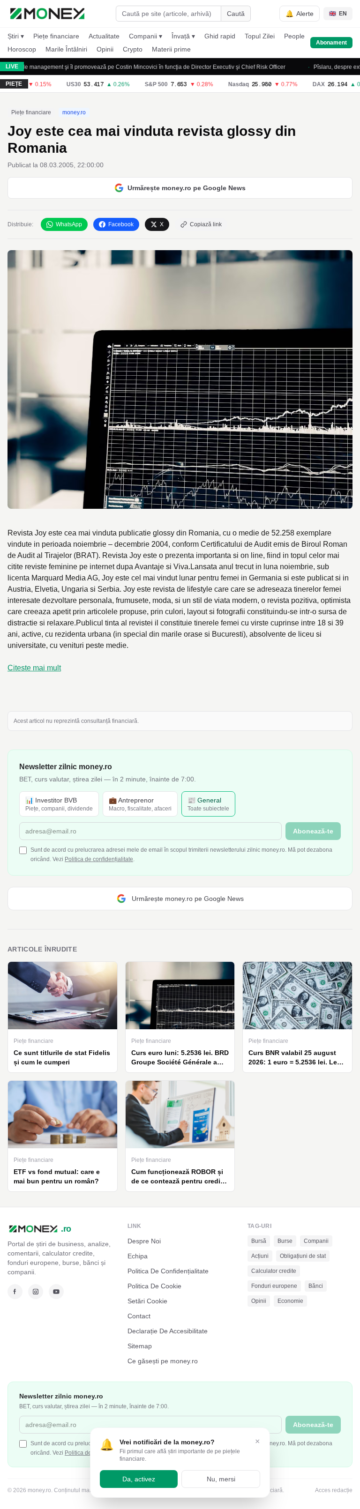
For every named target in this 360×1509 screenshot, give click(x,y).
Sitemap (140, 1346)
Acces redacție (333, 1490)
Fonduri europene (274, 1286)
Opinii (105, 49)
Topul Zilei (260, 36)
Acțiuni (260, 1256)
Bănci (315, 1286)
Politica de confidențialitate (99, 859)
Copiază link (206, 224)
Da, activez (138, 1479)
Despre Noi (144, 1241)
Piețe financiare (56, 36)
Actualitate (104, 36)
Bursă (258, 1241)
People (294, 36)
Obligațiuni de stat (303, 1256)
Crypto (132, 49)
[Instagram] (35, 1291)
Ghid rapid (219, 36)
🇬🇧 (338, 13)
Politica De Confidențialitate (168, 1271)
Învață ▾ (183, 36)
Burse (285, 1241)
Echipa (138, 1256)
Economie (290, 1301)
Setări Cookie (147, 1301)
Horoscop (22, 49)
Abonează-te (313, 831)
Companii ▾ (145, 36)
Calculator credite (273, 1271)
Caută (236, 13)
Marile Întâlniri (66, 49)
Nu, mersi (221, 1479)
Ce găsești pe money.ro (163, 1361)
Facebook (121, 224)
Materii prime (171, 49)
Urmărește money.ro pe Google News (187, 188)
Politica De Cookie (154, 1286)
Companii (316, 1241)
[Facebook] (15, 1291)
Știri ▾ (16, 36)
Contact (139, 1316)
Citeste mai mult (34, 668)
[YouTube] (56, 1291)
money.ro (74, 112)
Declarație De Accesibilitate (168, 1331)
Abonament (331, 42)
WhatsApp (69, 224)
